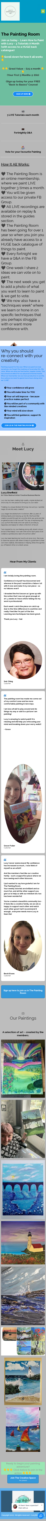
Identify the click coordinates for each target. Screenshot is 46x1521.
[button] (43, 11)
